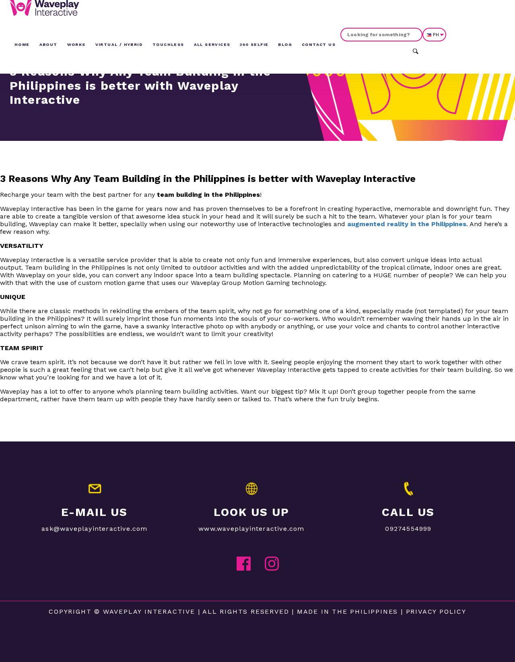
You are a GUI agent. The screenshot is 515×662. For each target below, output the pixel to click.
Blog (285, 44)
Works (76, 44)
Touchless (168, 44)
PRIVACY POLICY (436, 611)
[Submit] (415, 50)
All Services (212, 44)
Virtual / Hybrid (119, 44)
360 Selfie (254, 44)
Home (22, 44)
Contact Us (319, 44)
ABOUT (48, 44)
